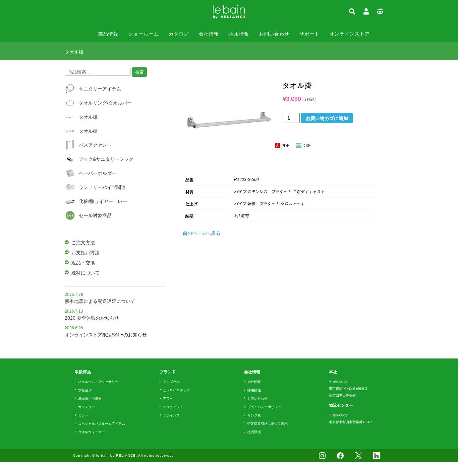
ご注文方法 (83, 242)
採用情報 (239, 34)
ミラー (83, 415)
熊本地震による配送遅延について (100, 301)
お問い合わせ (274, 34)
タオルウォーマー (91, 432)
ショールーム (143, 34)
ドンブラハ (171, 382)
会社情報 (209, 34)
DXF (306, 145)
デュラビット (173, 407)
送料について (85, 272)
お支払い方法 (85, 252)
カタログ (179, 34)
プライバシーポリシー (264, 407)
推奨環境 (254, 432)
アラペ (168, 398)
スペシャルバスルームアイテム (101, 423)
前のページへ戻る (201, 233)
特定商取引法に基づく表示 (267, 423)
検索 (139, 72)
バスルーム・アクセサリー (98, 382)
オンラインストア (350, 34)
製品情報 (108, 34)
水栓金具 (85, 390)
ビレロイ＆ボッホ (176, 390)
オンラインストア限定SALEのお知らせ (106, 334)
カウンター (86, 407)
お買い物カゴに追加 (327, 118)
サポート (309, 34)
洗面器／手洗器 (90, 398)
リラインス (171, 415)
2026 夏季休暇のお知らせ (92, 318)
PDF (285, 145)
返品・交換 (83, 262)
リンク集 (254, 415)
